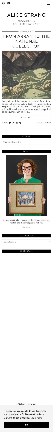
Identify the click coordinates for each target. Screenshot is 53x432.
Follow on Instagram (27, 404)
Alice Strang (26, 15)
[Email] (8, 3)
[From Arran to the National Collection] (26, 98)
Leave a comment (43, 122)
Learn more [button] (36, 418)
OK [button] (26, 425)
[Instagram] (3, 3)
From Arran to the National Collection (26, 41)
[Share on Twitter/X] (13, 123)
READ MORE (26, 227)
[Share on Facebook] (10, 123)
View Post (27, 118)
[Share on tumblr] (20, 123)
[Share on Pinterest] (17, 123)
